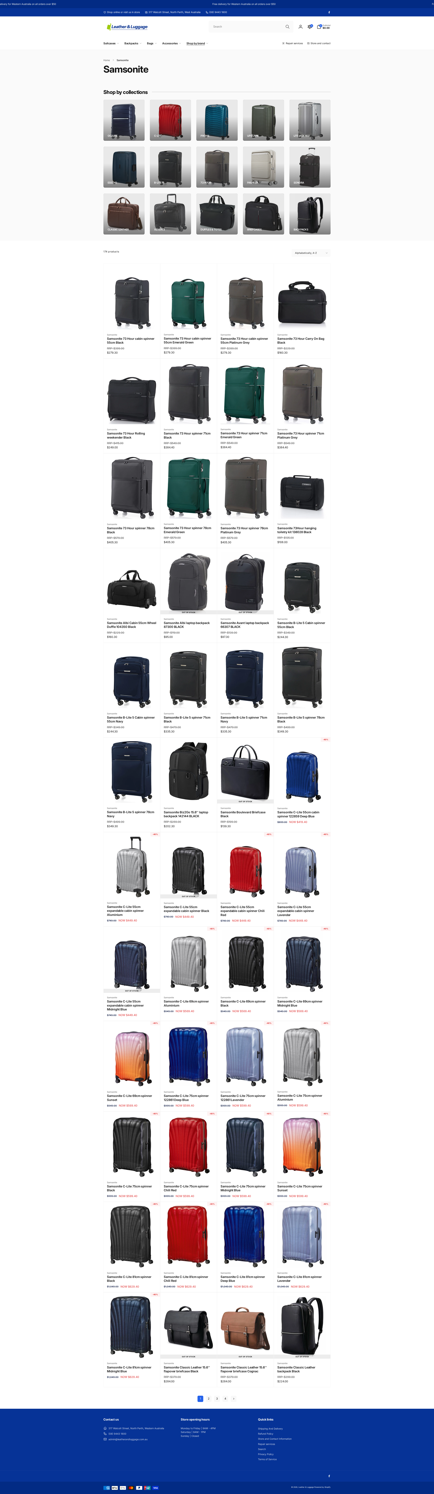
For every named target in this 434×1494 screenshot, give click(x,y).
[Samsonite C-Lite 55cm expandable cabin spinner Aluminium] (132, 891)
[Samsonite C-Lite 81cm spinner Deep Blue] (245, 1261)
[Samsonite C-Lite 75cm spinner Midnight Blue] (245, 1171)
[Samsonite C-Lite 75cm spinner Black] (132, 1171)
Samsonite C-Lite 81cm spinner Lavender (299, 1279)
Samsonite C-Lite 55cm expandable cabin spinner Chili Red (243, 911)
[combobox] (251, 27)
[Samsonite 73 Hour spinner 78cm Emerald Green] (189, 512)
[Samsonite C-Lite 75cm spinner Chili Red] (189, 1171)
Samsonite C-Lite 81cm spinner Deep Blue (243, 1279)
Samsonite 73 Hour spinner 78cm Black (130, 530)
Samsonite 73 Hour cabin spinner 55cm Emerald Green (187, 340)
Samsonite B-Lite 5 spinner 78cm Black (301, 719)
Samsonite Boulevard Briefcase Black (243, 814)
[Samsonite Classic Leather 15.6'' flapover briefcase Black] (189, 1351)
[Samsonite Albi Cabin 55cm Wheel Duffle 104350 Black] (132, 607)
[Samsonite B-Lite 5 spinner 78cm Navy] (132, 796)
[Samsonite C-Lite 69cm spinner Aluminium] (189, 986)
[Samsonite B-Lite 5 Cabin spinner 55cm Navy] (132, 702)
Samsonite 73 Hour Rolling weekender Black (126, 435)
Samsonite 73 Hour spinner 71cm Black (187, 435)
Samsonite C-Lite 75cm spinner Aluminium (299, 1097)
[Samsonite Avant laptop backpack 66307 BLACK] (245, 607)
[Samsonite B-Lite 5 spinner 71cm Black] (189, 702)
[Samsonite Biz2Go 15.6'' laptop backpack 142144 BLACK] (189, 796)
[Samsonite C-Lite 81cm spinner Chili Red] (189, 1261)
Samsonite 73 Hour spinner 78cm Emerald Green (187, 530)
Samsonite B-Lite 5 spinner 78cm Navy (130, 814)
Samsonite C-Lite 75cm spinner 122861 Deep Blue (186, 1097)
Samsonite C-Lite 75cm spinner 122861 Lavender (243, 1097)
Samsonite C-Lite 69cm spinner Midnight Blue (299, 1003)
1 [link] (200, 1398)
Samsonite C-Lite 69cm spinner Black (243, 1003)
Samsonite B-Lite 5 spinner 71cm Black (187, 719)
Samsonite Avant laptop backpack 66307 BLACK (245, 625)
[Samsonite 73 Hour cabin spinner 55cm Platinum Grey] (245, 323)
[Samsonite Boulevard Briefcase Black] (245, 796)
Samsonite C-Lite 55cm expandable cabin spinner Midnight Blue (125, 1005)
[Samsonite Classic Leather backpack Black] (302, 1351)
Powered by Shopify (322, 1487)
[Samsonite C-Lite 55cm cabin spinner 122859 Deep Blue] (302, 796)
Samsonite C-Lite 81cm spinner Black (129, 1279)
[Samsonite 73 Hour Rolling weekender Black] (132, 418)
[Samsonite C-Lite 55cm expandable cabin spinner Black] (189, 891)
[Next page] (233, 1399)
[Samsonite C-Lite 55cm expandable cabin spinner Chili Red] (245, 891)
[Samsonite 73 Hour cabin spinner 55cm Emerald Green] (189, 323)
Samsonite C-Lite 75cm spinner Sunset (299, 1188)
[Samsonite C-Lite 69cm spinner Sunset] (132, 1080)
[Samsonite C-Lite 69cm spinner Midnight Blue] (302, 986)
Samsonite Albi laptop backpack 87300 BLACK (187, 625)
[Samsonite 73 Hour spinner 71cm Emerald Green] (245, 417)
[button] (324, 26)
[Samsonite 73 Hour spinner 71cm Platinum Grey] (302, 418)
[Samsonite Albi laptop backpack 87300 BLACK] (189, 607)
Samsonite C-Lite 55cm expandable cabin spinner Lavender (295, 911)
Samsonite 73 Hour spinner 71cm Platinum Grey (300, 435)
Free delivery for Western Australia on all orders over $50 (194, 4)
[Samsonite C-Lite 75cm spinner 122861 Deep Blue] (189, 1080)
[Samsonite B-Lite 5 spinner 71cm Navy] (245, 702)
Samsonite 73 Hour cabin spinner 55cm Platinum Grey (244, 340)
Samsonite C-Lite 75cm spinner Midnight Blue (243, 1188)
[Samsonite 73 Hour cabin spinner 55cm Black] (132, 323)
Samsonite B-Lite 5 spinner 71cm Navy (244, 719)
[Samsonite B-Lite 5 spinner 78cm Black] (302, 702)
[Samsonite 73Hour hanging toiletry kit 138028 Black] (302, 512)
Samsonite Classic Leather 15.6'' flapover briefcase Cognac (244, 1369)
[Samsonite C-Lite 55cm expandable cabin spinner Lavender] (302, 891)
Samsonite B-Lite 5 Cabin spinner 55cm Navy (131, 719)
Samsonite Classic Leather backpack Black (296, 1369)
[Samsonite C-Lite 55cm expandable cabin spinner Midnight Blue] (132, 986)
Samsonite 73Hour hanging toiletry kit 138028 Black (296, 530)
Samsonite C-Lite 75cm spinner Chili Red (186, 1188)
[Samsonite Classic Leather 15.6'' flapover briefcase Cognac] (245, 1351)
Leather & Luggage (306, 1487)
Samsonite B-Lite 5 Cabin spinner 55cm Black (301, 625)
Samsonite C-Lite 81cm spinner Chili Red (186, 1279)
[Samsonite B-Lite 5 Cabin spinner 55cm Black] (302, 607)
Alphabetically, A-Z (306, 252)
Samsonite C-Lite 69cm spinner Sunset (129, 1097)
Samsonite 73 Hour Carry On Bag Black (300, 340)
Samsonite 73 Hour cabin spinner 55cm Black (130, 340)
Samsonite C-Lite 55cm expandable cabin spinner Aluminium (125, 911)
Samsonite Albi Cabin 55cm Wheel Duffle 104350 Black (131, 625)
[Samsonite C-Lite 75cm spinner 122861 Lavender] (245, 1080)
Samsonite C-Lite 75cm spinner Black (129, 1188)
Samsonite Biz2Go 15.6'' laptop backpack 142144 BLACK (186, 814)
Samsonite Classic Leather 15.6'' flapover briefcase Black (187, 1369)
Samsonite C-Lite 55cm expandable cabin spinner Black (186, 909)
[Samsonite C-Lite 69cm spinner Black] (245, 986)
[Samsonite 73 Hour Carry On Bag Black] (302, 323)
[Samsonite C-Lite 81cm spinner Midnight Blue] (132, 1351)
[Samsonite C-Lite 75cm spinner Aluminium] (302, 1080)
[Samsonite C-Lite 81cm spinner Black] (132, 1261)
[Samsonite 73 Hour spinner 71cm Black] (189, 418)
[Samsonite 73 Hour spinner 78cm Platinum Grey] (245, 512)
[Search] (287, 26)
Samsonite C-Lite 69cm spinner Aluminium (186, 1003)
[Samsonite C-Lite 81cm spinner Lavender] (302, 1261)
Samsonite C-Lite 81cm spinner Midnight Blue (129, 1369)
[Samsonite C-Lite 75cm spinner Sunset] (302, 1171)
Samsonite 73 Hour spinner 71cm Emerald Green (244, 435)
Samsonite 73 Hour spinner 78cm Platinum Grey (244, 530)
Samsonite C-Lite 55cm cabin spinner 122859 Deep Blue (298, 814)
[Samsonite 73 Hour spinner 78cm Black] (132, 512)
